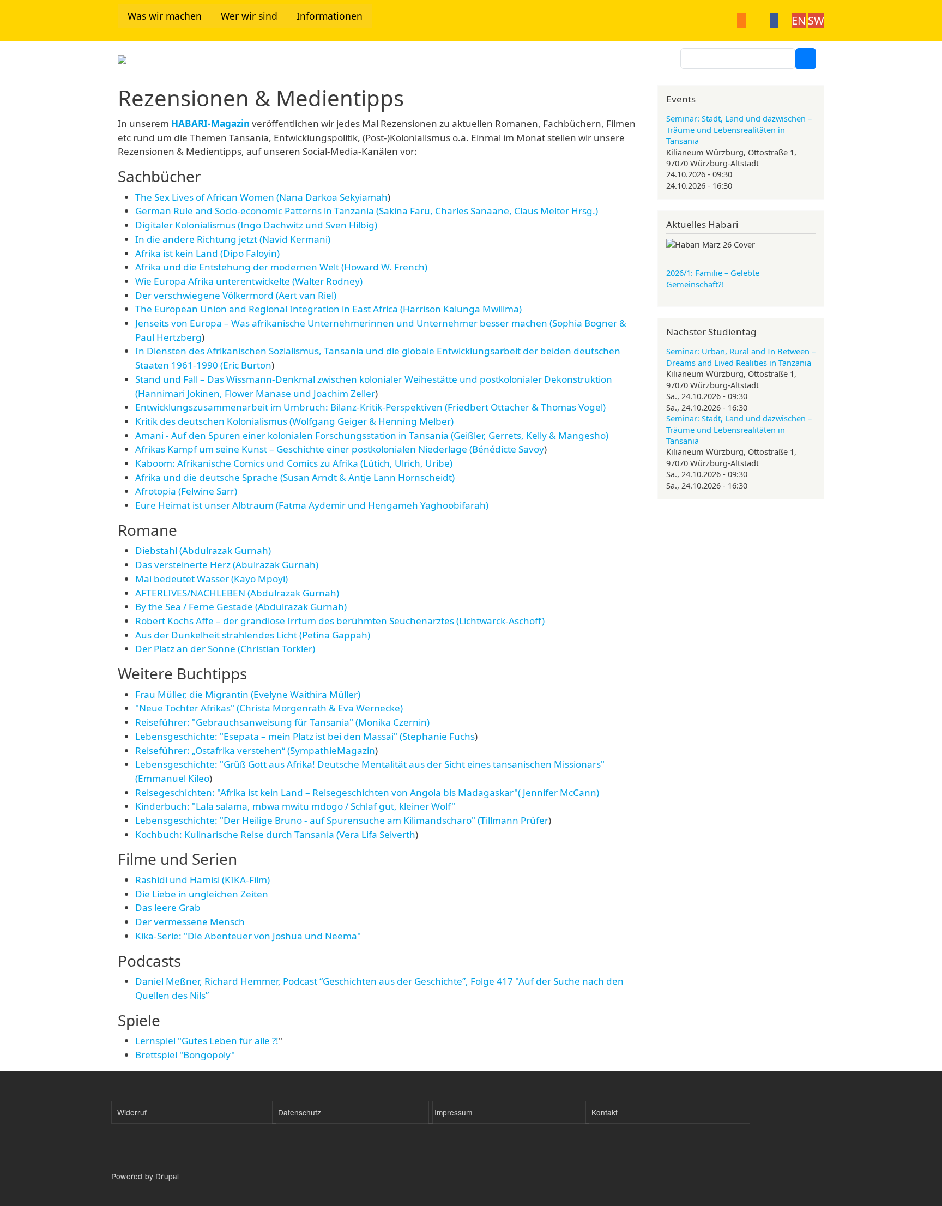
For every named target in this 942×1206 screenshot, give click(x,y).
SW (816, 20)
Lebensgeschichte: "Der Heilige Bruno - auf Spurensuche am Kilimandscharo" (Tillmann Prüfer (341, 820)
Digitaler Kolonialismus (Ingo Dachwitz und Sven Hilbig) (256, 225)
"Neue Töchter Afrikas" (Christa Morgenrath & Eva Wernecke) (269, 708)
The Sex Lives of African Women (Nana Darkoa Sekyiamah (261, 197)
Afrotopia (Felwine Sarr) (186, 491)
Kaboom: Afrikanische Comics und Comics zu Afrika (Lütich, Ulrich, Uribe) (293, 463)
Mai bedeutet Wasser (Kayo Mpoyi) (211, 578)
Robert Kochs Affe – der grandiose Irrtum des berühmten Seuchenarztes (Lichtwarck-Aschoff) (340, 620)
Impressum (453, 1112)
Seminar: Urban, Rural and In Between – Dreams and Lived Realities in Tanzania (741, 356)
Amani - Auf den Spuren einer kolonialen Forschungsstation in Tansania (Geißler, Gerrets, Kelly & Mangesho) (371, 435)
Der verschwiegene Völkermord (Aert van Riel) (235, 295)
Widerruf (132, 1112)
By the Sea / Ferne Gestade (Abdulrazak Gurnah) (241, 606)
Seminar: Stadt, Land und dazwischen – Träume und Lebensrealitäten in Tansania (739, 129)
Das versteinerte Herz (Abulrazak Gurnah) (226, 564)
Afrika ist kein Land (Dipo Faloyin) (207, 253)
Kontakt (604, 1112)
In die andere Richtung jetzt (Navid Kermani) (232, 239)
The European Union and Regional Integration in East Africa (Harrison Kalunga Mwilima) (328, 309)
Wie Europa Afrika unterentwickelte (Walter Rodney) (249, 281)
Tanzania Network (220, 63)
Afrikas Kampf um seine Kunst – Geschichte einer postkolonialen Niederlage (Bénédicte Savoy (339, 449)
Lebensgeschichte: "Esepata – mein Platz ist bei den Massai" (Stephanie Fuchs (305, 736)
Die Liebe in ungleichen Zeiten (201, 894)
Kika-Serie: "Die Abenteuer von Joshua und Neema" (248, 936)
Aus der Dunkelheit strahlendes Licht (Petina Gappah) (252, 635)
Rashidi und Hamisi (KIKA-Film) (202, 879)
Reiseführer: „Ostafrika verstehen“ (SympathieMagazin (255, 750)
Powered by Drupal (145, 1176)
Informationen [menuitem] (330, 15)
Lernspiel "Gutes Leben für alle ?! (207, 1040)
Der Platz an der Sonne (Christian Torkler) (225, 648)
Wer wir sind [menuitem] (249, 15)
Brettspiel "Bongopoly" (185, 1054)
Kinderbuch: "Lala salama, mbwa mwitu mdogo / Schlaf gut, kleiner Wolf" (295, 806)
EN (799, 20)
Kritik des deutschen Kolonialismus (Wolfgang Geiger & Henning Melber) (294, 421)
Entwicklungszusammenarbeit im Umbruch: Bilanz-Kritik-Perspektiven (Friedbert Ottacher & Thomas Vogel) (370, 407)
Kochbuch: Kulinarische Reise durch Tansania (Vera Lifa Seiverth (275, 834)
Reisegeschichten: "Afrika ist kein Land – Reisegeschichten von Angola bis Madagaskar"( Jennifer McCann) (367, 792)
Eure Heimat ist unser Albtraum (311, 505)
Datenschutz (299, 1112)
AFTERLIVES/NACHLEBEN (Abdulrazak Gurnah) (237, 593)
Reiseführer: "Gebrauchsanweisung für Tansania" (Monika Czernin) (282, 722)
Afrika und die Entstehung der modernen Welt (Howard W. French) (281, 267)
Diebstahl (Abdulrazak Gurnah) (203, 550)
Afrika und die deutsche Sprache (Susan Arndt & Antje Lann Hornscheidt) (295, 477)
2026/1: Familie (712, 278)
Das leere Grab (168, 907)
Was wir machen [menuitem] (165, 15)
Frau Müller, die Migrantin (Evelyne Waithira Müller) (247, 694)
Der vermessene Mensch (190, 921)
